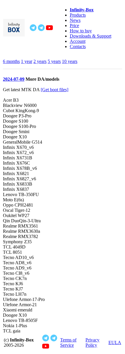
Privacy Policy (92, 342)
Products (78, 15)
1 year (26, 61)
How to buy (81, 30)
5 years (54, 61)
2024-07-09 (13, 79)
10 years (69, 61)
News (75, 20)
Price (74, 25)
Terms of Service (68, 342)
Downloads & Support (90, 36)
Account (77, 41)
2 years (40, 61)
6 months (11, 61)
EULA (114, 342)
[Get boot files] (54, 89)
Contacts (78, 46)
